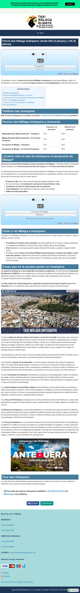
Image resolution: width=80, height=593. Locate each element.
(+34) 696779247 (7, 530)
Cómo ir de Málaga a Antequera (13, 100)
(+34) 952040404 (7, 547)
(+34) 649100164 (7, 525)
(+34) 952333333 (7, 541)
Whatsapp (63, 115)
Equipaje (42, 54)
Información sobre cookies (59, 590)
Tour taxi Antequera (9, 105)
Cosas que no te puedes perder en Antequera (18, 102)
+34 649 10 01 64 (47, 115)
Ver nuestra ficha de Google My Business (17, 582)
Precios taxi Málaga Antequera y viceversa (17, 95)
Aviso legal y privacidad (41, 590)
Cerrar (70, 4)
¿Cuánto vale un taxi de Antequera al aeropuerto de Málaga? (23, 98)
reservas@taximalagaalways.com (23, 553)
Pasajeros (33, 54)
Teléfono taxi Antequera (10, 93)
